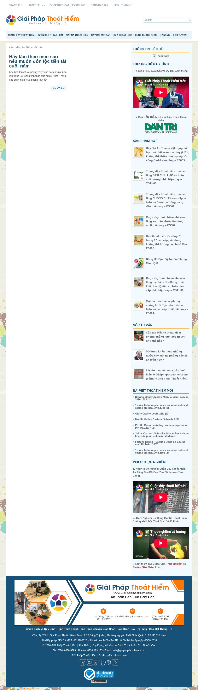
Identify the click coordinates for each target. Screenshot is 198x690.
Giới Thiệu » (37, 5)
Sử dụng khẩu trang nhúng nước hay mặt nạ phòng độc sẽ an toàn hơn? (167, 355)
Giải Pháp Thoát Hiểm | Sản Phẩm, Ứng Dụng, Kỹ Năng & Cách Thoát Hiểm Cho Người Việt (103, 645)
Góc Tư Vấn (180, 35)
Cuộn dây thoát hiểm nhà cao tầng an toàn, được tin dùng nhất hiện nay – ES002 (165, 221)
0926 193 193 (94, 650)
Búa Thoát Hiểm (123, 35)
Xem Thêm (58, 88)
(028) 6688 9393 (67, 650)
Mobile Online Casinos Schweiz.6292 (157, 419)
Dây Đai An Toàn (100, 35)
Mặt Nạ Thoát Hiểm (77, 35)
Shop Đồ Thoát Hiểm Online (67, 5)
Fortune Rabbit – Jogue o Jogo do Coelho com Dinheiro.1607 (160, 443)
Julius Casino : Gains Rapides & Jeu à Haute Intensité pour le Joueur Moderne (162, 435)
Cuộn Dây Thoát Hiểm (50, 35)
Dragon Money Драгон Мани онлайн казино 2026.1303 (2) (162, 398)
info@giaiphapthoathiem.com (129, 650)
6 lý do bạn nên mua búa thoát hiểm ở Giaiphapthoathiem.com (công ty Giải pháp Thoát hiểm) (167, 374)
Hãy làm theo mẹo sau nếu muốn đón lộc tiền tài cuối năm (37, 61)
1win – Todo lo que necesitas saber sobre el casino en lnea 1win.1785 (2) (161, 406)
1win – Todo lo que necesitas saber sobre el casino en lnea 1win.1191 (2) (161, 451)
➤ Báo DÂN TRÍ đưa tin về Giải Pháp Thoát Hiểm (161, 119)
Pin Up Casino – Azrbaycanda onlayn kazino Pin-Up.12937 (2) (161, 426)
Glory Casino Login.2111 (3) (151, 413)
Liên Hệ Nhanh (123, 5)
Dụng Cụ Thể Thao (146, 35)
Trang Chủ (16, 5)
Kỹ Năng (165, 35)
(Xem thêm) (161, 70)
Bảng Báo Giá (99, 5)
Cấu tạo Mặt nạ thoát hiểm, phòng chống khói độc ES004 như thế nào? (165, 336)
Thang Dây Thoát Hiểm (21, 35)
